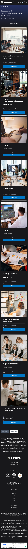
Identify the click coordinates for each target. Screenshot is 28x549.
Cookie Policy (14, 507)
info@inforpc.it (15, 466)
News (14, 498)
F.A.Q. (14, 500)
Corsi (14, 495)
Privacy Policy (14, 505)
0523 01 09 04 (16, 464)
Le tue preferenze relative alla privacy (15, 544)
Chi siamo (14, 493)
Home (2, 6)
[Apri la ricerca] (18, 2)
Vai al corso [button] (14, 66)
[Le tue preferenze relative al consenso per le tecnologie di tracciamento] (25, 546)
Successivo (14, 431)
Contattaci (14, 502)
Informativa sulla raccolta (9, 547)
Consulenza (14, 497)
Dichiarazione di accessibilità (14, 509)
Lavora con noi (14, 503)
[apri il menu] (26, 2)
